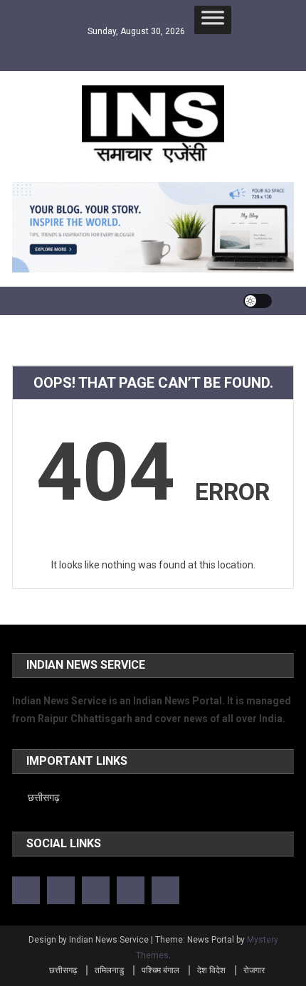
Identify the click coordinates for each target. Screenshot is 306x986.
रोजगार (254, 970)
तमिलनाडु (109, 970)
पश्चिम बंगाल (160, 970)
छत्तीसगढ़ (44, 797)
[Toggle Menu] (212, 20)
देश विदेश (211, 970)
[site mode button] (257, 301)
